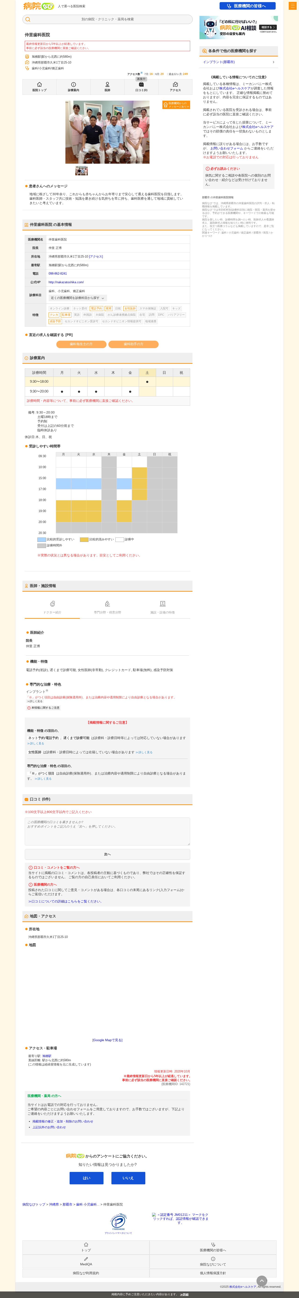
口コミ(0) (141, 90)
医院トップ (39, 90)
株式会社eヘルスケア (235, 88)
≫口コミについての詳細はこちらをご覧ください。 (65, 901)
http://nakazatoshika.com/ (66, 282)
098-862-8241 (58, 273)
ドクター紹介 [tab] (52, 612)
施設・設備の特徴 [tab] (162, 612)
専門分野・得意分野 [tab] (107, 612)
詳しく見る (37, 743)
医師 (107, 90)
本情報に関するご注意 (46, 707)
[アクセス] (96, 256)
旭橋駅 (46, 1056)
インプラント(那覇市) (219, 62)
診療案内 (73, 90)
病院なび (38, 6)
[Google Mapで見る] (107, 1040)
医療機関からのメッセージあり (178, 105)
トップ (86, 1250)
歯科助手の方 (133, 344)
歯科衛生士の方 (81, 344)
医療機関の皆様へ (250, 6)
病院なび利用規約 (86, 1273)
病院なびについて (213, 1264)
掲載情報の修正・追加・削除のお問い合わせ (62, 1121)
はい (86, 1178)
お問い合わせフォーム (226, 148)
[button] (82, 170)
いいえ (128, 1178)
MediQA (86, 1264)
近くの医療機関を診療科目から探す (75, 298)
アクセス (175, 90)
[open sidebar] (293, 6)
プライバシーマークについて (118, 1233)
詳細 (186, 1294)
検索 (130, 19)
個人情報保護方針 (213, 1273)
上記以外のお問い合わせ (49, 1127)
